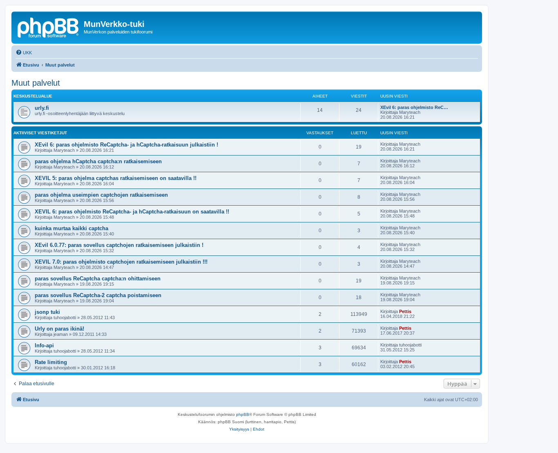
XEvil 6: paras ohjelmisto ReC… (414, 107)
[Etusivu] (48, 26)
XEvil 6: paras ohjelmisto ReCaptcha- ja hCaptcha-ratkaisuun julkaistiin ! (126, 145)
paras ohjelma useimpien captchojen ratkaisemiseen (101, 195)
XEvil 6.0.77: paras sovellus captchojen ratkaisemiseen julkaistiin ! (119, 245)
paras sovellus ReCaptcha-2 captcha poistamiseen (98, 295)
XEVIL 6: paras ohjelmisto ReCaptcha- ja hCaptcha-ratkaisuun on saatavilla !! (132, 212)
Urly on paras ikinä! (59, 329)
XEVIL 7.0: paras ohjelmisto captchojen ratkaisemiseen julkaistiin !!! (121, 262)
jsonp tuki (47, 312)
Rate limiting (51, 362)
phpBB (242, 414)
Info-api (44, 345)
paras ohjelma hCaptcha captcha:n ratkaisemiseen (98, 161)
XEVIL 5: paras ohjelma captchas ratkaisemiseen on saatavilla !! (115, 178)
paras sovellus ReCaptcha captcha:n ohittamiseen (98, 278)
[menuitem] (24, 53)
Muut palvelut (35, 82)
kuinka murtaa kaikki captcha (71, 228)
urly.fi (42, 108)
